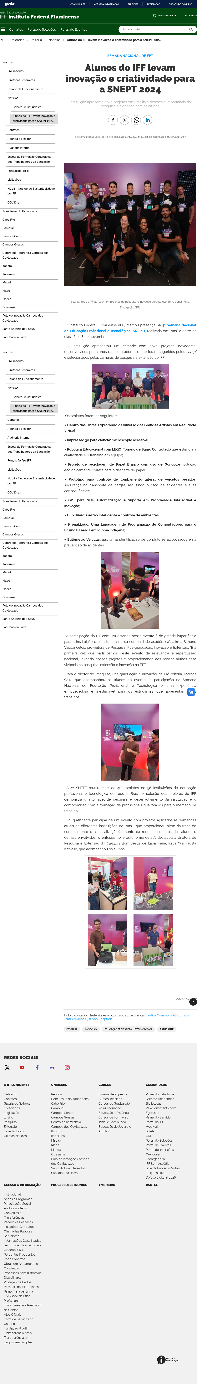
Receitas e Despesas (18, 1222)
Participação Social (17, 1204)
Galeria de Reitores (17, 1103)
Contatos (16, 29)
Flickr (52, 1067)
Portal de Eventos (73, 29)
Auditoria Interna (15, 1208)
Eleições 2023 (155, 1173)
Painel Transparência (18, 1291)
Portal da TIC (155, 1122)
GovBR (10, 4)
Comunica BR (77, 4)
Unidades (17, 40)
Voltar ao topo (186, 998)
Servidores (11, 1236)
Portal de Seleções (42, 29)
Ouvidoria (153, 1154)
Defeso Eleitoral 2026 (161, 1177)
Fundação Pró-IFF (16, 1328)
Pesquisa (71, 1029)
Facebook (37, 1067)
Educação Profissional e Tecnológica (128, 1029)
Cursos (104, 1085)
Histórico (10, 1094)
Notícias (54, 40)
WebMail (152, 1126)
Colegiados (12, 1108)
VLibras (193, 15)
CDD (149, 1136)
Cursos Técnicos (110, 1099)
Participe (133, 4)
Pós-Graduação (109, 1108)
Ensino (8, 1117)
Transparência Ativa (18, 1333)
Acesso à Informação (22, 1185)
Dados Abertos (14, 1259)
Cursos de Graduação (114, 1103)
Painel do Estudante (160, 1094)
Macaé (56, 1140)
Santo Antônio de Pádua (68, 1168)
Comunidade (156, 1085)
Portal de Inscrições (160, 1150)
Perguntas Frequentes (19, 1254)
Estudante (167, 1029)
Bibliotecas (153, 1103)
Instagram (67, 1067)
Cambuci (57, 1108)
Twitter (7, 1067)
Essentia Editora (15, 1131)
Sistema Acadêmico (160, 1099)
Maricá (56, 1150)
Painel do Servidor (159, 1117)
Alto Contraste (167, 15)
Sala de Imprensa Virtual (163, 1168)
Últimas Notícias (15, 1136)
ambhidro (106, 1185)
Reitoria (36, 40)
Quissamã (58, 1154)
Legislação (153, 4)
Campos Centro (62, 1113)
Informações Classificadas (22, 1240)
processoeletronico (69, 1185)
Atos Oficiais (12, 1314)
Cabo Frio (58, 1103)
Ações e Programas (18, 1199)
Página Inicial (2, 40)
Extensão (10, 1126)
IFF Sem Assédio (157, 1163)
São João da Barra (64, 1173)
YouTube (22, 1067)
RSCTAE (152, 1185)
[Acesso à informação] (168, 1360)
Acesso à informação (106, 4)
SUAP (150, 1131)
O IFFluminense (16, 1085)
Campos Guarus (62, 1117)
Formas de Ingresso (112, 1094)
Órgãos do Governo (180, 4)
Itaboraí (56, 1131)
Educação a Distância (113, 1113)
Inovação (91, 1029)
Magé (55, 1145)
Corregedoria (155, 1159)
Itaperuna (58, 1136)
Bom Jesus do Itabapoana (70, 1099)
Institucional (12, 1194)
